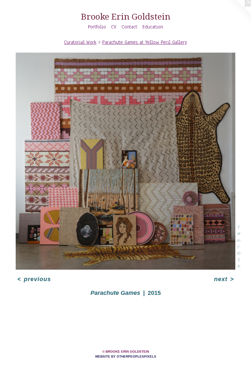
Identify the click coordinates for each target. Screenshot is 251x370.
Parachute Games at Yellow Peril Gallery (144, 42)
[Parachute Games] (125, 161)
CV (113, 27)
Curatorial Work (80, 42)
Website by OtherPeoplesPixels (125, 356)
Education (152, 27)
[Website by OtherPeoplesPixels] (238, 13)
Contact (129, 27)
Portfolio (97, 27)
